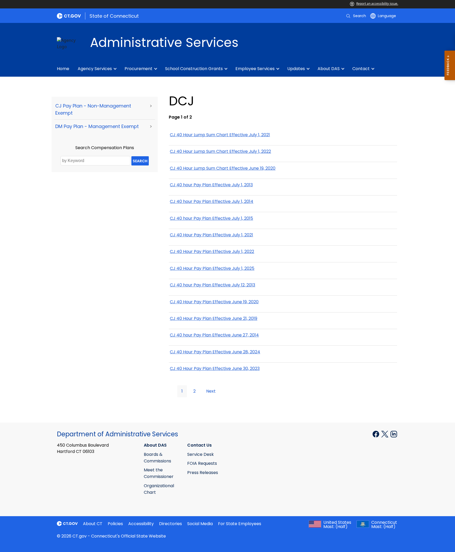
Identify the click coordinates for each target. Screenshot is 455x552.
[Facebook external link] (376, 434)
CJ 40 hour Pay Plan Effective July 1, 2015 (211, 218)
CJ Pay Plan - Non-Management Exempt (93, 109)
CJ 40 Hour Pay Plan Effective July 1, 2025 (212, 268)
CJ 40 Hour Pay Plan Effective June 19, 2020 (214, 302)
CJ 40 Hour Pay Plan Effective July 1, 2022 (212, 251)
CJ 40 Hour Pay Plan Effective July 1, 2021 (211, 235)
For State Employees (239, 524)
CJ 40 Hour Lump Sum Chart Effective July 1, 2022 (220, 151)
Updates (296, 69)
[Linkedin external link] (393, 434)
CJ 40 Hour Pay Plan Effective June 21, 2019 (213, 318)
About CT (92, 524)
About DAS (329, 69)
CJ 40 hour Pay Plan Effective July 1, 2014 (211, 201)
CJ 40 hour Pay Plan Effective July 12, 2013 (212, 285)
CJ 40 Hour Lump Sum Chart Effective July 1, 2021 (220, 135)
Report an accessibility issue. (377, 3)
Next (211, 391)
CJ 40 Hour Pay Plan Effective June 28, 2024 (215, 352)
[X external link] (385, 434)
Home (63, 69)
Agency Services (95, 69)
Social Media (200, 524)
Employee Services (255, 69)
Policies (115, 524)
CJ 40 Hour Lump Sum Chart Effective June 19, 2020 (222, 168)
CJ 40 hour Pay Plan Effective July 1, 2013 (211, 185)
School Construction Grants (194, 69)
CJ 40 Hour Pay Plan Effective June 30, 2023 (215, 368)
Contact (361, 69)
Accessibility (141, 524)
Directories (170, 524)
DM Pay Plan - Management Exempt (97, 126)
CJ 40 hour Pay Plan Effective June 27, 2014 (214, 335)
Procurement (138, 69)
